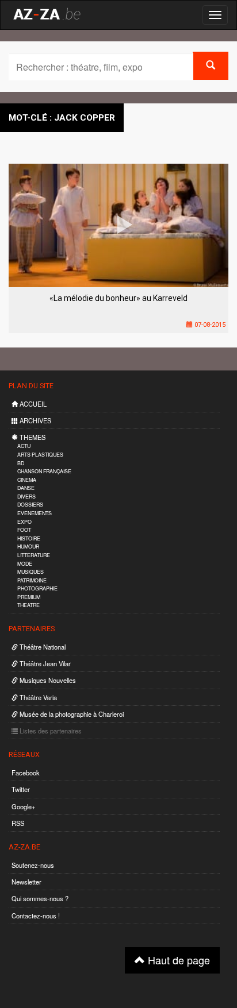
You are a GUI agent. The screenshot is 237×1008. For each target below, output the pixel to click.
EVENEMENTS (34, 513)
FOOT (24, 530)
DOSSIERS (30, 504)
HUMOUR (28, 546)
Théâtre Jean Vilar (44, 663)
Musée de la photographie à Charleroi (71, 714)
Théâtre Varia (37, 697)
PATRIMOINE (32, 580)
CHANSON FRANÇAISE (44, 471)
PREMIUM (28, 597)
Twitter (21, 789)
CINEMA (26, 480)
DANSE (26, 488)
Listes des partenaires (50, 730)
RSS (18, 823)
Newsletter (26, 881)
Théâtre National (42, 646)
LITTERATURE (33, 555)
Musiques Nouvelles (47, 680)
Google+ (24, 806)
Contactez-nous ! (36, 915)
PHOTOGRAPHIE (37, 588)
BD (20, 463)
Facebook (26, 772)
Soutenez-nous (33, 865)
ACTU (23, 446)
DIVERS (26, 496)
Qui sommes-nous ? (40, 898)
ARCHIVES (34, 420)
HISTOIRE (28, 538)
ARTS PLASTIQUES (40, 454)
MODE (24, 563)
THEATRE (28, 605)
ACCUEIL (32, 403)
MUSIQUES (30, 572)
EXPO (24, 522)
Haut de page (177, 959)
